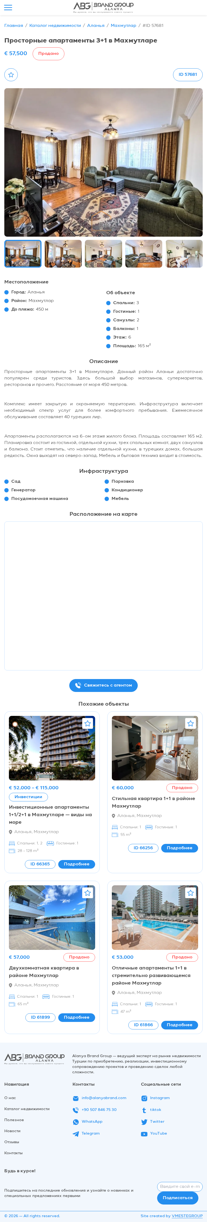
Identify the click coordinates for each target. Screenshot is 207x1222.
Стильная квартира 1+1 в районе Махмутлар (153, 802)
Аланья (96, 26)
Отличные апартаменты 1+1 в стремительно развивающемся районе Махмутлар (151, 976)
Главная (13, 26)
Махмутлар (123, 26)
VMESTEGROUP (187, 1216)
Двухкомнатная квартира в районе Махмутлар (44, 972)
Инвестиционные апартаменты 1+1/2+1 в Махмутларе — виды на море (50, 815)
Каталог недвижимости (55, 26)
